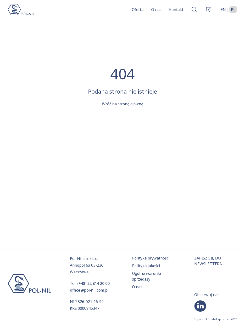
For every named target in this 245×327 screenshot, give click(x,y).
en (223, 9)
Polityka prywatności (151, 258)
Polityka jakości (146, 265)
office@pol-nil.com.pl (89, 290)
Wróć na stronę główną (122, 104)
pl (233, 9)
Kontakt (176, 9)
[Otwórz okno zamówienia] (208, 9)
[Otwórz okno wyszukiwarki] (194, 9)
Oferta (138, 9)
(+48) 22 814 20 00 (93, 283)
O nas (156, 9)
